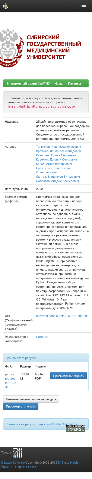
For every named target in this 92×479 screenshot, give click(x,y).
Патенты (74, 83)
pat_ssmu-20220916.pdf (10, 380)
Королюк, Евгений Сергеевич (56, 159)
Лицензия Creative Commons (57, 424)
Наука (59, 83)
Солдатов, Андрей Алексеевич (57, 181)
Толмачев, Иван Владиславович (58, 146)
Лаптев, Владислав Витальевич (58, 176)
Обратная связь (26, 466)
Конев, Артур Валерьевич (54, 163)
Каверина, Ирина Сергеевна (56, 155)
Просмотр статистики (21, 406)
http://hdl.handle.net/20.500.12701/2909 (63, 316)
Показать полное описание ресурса (31, 399)
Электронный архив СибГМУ (28, 83)
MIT (60, 462)
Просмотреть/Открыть (68, 375)
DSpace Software (13, 462)
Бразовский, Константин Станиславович (53, 170)
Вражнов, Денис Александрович (58, 151)
